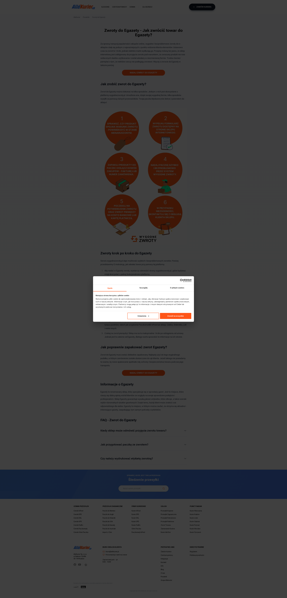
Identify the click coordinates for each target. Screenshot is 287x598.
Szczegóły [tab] (143, 288)
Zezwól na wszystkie (175, 316)
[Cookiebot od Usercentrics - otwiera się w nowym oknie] (181, 280)
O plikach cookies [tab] (177, 288)
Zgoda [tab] (109, 288)
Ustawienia (142, 316)
